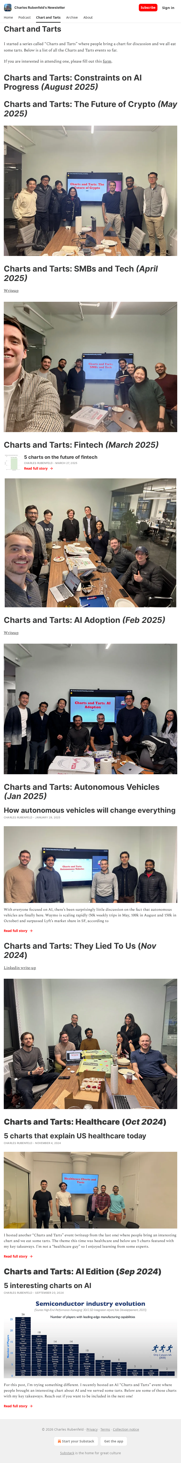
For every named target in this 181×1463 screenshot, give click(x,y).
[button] (8, 17)
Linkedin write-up (20, 968)
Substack (67, 1453)
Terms (105, 1429)
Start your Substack (78, 1441)
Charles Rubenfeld (38, 463)
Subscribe (148, 7)
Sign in (168, 7)
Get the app (113, 1441)
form (107, 61)
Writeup (11, 291)
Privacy (92, 1429)
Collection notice (126, 1429)
